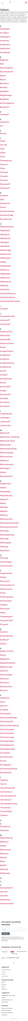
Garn (2, 199)
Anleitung (4, 40)
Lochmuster (5, 425)
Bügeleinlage (6, 95)
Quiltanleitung (6, 636)
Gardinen (4, 195)
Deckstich (4, 122)
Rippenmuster (6, 667)
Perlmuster (5, 608)
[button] (2, 3)
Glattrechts (5, 203)
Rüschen (4, 690)
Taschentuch (6, 800)
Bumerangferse (7, 103)
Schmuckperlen (7, 729)
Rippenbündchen (7, 663)
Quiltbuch (4, 640)
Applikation (5, 44)
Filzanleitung (5, 160)
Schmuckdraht (6, 721)
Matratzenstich (7, 464)
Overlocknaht (6, 566)
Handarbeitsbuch (8, 293)
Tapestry (4, 780)
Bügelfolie (4, 99)
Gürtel (3, 207)
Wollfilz (3, 865)
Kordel (3, 382)
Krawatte (4, 398)
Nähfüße (4, 507)
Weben (3, 846)
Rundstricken (6, 686)
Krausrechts (5, 394)
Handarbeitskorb (7, 297)
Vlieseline (4, 830)
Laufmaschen (6, 414)
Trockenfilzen (6, 811)
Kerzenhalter (5, 976)
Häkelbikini (5, 230)
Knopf (2, 347)
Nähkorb (4, 515)
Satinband (4, 698)
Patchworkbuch (7, 585)
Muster (3, 472)
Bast (2, 64)
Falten (3, 152)
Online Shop (5, 1002)
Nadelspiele (5, 491)
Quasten (4, 632)
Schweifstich (6, 772)
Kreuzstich (5, 402)
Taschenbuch (6, 792)
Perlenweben (6, 601)
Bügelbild (4, 91)
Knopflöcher (5, 367)
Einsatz (3, 133)
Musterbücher (6, 476)
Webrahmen (5, 850)
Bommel (3, 87)
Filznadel (4, 172)
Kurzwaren (5, 406)
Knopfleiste (5, 355)
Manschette (5, 445)
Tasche (3, 784)
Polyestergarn (6, 616)
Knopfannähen (6, 351)
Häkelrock (4, 270)
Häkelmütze (5, 258)
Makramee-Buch (7, 441)
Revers (3, 655)
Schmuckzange (7, 737)
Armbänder (5, 52)
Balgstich (4, 60)
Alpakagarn (5, 37)
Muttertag (4, 989)
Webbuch (4, 842)
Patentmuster (6, 589)
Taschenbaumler (7, 788)
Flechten (4, 180)
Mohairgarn (5, 468)
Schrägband (5, 765)
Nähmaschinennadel (9, 523)
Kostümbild (5, 386)
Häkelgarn (4, 242)
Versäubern (5, 826)
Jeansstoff (5, 320)
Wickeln (3, 857)
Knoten (3, 371)
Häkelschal (5, 277)
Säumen (3, 706)
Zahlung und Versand (7, 1008)
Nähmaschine (6, 519)
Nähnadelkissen (7, 535)
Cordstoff (4, 114)
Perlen (3, 593)
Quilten (3, 644)
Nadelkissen (5, 483)
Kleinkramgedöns (6, 969)
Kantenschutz (6, 331)
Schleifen (4, 710)
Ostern (3, 987)
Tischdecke (5, 807)
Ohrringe (4, 558)
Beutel (3, 75)
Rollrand (4, 671)
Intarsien (4, 309)
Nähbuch (4, 499)
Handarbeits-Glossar (7, 999)
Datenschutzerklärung (7, 1012)
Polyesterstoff (6, 620)
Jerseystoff (5, 324)
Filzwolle (4, 176)
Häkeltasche (5, 281)
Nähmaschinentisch (9, 527)
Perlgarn (4, 605)
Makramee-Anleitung (9, 437)
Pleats (3, 612)
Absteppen (5, 29)
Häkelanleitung (7, 226)
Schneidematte (7, 741)
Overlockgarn (6, 562)
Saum (2, 702)
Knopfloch (4, 359)
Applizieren (5, 48)
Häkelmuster (5, 254)
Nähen (3, 503)
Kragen (3, 390)
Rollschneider (6, 675)
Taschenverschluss (8, 803)
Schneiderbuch (7, 745)
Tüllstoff (3, 815)
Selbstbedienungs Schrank (8, 995)
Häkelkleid (4, 246)
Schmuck (4, 984)
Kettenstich (5, 335)
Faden (3, 141)
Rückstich (4, 682)
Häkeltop (4, 285)
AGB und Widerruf (6, 1010)
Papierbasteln (6, 573)
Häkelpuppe (5, 266)
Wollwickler (5, 873)
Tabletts (4, 974)
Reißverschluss (7, 651)
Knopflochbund (7, 363)
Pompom (4, 624)
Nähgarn (4, 511)
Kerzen (3, 982)
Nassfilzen (4, 550)
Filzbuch (4, 164)
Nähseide (4, 538)
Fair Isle (3, 145)
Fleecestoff (5, 184)
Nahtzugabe (5, 542)
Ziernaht (4, 892)
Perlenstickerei (6, 597)
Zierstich (4, 895)
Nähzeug (4, 546)
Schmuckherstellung (9, 725)
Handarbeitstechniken (10, 301)
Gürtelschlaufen (7, 211)
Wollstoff (4, 869)
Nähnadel (4, 531)
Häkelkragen (5, 250)
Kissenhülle (5, 339)
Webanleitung (6, 838)
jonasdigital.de (15, 1018)
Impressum (4, 1014)
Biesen (3, 79)
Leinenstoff (5, 421)
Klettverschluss (7, 343)
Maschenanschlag (8, 448)
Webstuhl (4, 853)
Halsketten (5, 289)
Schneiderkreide (7, 749)
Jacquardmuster (7, 316)
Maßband (4, 460)
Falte (2, 149)
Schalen (4, 971)
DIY (1, 126)
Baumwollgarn (6, 68)
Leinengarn (5, 417)
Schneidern (5, 753)
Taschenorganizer (8, 796)
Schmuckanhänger (8, 717)
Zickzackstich (6, 888)
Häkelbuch (5, 234)
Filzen (2, 168)
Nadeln (3, 487)
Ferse (2, 156)
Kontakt (4, 997)
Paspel (3, 577)
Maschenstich (6, 456)
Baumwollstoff (6, 71)
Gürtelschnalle (6, 215)
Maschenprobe (7, 452)
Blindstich (4, 83)
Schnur (3, 761)
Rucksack (4, 678)
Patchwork (5, 581)
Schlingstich (5, 713)
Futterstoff (5, 188)
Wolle (2, 861)
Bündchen (4, 107)
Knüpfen (4, 375)
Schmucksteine (7, 733)
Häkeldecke (5, 238)
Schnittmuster (6, 757)
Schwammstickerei (8, 769)
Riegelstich (5, 659)
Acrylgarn (4, 33)
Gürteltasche (6, 219)
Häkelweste (5, 274)
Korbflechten (6, 379)
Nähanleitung (6, 495)
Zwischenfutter (7, 903)
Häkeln (3, 262)
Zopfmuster (5, 899)
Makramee (5, 433)
